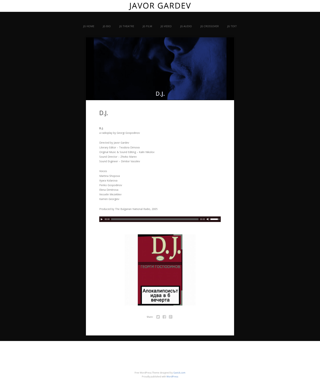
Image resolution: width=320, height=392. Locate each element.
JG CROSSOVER (209, 26)
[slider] (215, 218)
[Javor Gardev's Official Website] (160, 6)
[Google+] (171, 317)
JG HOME (88, 26)
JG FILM (147, 26)
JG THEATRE (126, 26)
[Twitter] (158, 317)
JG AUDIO (186, 26)
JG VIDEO (166, 26)
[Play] (101, 219)
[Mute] (207, 219)
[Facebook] (164, 317)
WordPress (172, 376)
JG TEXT (232, 26)
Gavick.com (179, 372)
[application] (160, 219)
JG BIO (107, 26)
